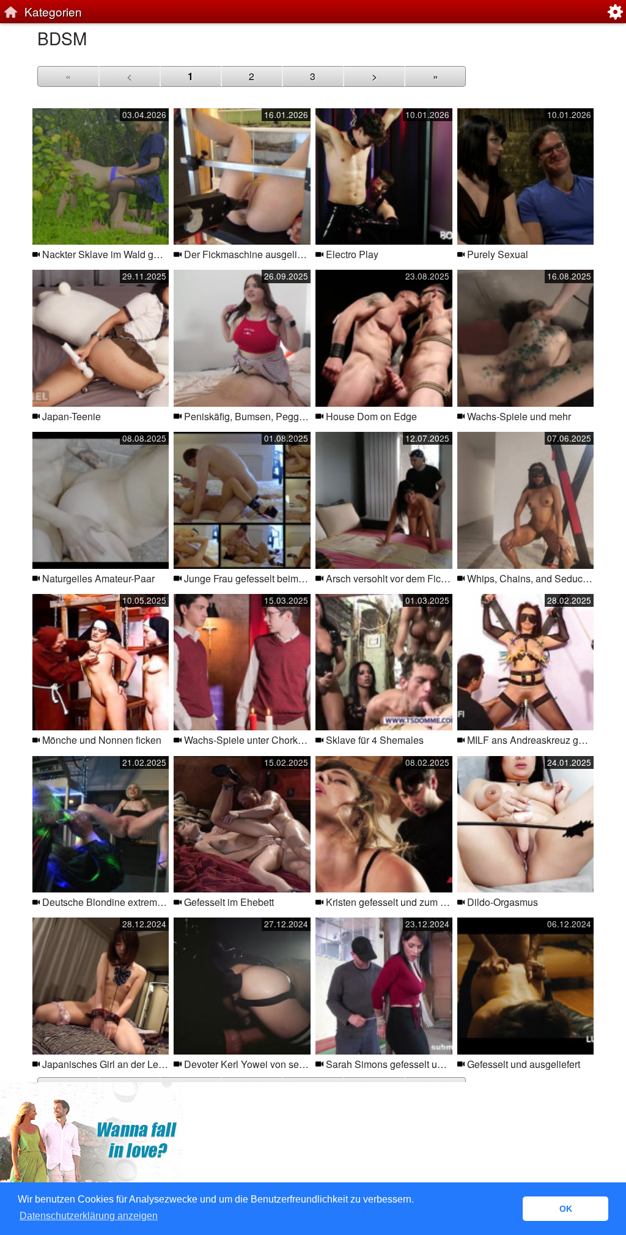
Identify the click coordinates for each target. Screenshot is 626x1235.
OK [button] (565, 1209)
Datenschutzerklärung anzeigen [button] (89, 1216)
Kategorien (53, 11)
